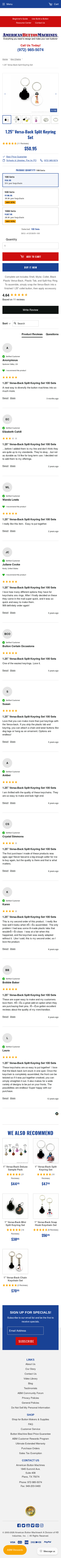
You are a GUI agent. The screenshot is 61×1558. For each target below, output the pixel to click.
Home (5, 59)
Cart (56, 4)
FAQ (30, 1424)
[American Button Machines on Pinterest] (37, 1525)
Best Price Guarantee (16, 156)
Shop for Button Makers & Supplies (30, 1419)
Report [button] (5, 398)
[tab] (32, 334)
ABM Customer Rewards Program (30, 1438)
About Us (30, 1364)
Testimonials (30, 1388)
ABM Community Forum (31, 1393)
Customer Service (30, 1429)
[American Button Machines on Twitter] (23, 1525)
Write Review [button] (30, 310)
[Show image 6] (55, 119)
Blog (30, 1383)
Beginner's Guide (20, 18)
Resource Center (23, 22)
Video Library (31, 1378)
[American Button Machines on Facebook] (19, 1525)
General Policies (30, 1402)
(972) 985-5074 (51, 160)
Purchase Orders (30, 1448)
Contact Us (40, 22)
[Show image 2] (16, 119)
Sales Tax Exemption (30, 1453)
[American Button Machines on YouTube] (28, 1525)
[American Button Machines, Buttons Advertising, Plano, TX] (25, 1498)
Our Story (30, 1368)
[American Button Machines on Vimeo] (32, 1525)
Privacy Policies (30, 1397)
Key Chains (16, 59)
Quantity (11, 239)
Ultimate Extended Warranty (30, 1443)
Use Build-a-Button (40, 18)
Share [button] (12, 398)
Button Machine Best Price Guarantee (30, 1433)
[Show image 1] (6, 119)
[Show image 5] (45, 119)
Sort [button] (5, 323)
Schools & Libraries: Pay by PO (21, 160)
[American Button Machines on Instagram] (41, 1525)
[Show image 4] (36, 119)
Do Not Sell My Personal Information (30, 1407)
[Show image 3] (26, 119)
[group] (30, 295)
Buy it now (30, 267)
